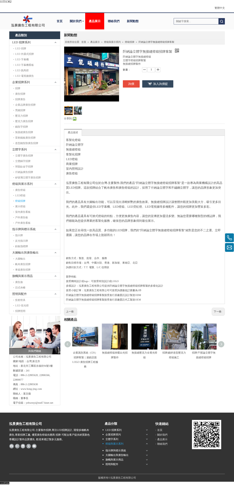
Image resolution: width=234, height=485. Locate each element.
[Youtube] (34, 446)
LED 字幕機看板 (24, 65)
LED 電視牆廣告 (24, 76)
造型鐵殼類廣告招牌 (26, 143)
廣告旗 (19, 282)
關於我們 (76, 21)
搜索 (221, 21)
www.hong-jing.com (31, 389)
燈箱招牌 (20, 201)
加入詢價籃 (160, 83)
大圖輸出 (20, 258)
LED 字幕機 (22, 59)
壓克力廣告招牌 (24, 121)
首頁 (60, 21)
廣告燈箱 (20, 190)
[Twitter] (28, 446)
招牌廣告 (20, 99)
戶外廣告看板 (23, 223)
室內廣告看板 (23, 212)
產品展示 (95, 21)
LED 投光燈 (22, 305)
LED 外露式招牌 (24, 54)
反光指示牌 (21, 240)
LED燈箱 (20, 195)
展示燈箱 (20, 206)
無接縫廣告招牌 (24, 132)
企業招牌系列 (21, 82)
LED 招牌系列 (21, 42)
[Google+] (17, 446)
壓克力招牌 (21, 115)
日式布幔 (20, 287)
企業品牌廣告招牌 (25, 104)
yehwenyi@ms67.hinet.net (39, 402)
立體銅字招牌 (23, 161)
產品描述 (73, 132)
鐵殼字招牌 (21, 126)
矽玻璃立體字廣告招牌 (28, 177)
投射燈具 (20, 300)
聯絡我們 (114, 21)
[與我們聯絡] (34, 335)
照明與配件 (19, 293)
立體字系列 (19, 149)
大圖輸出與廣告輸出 (25, 252)
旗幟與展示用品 (22, 276)
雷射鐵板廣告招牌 (25, 137)
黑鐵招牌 (20, 110)
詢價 (131, 83)
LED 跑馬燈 (22, 70)
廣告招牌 (20, 94)
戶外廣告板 (21, 217)
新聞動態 (133, 21)
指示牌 (19, 235)
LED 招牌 (20, 48)
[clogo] (28, 21)
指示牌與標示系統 (24, 229)
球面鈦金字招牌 (24, 166)
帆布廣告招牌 (23, 264)
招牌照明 (20, 311)
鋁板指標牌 (21, 246)
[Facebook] (11, 446)
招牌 (17, 88)
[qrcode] (206, 434)
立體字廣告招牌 (24, 155)
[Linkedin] (23, 446)
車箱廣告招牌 (23, 269)
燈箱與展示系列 (22, 183)
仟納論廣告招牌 (24, 172)
